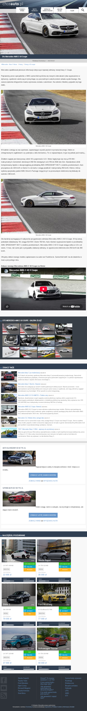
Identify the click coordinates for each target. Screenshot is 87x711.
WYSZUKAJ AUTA (50, 481)
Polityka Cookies (57, 707)
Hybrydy (68, 688)
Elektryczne (69, 683)
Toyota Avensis (23, 691)
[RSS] (3, 699)
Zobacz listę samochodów (43, 475)
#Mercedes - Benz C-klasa (9, 64)
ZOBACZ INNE (34, 481)
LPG (67, 691)
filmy (72, 11)
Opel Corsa (22, 686)
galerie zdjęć (59, 10)
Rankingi (68, 681)
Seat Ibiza (21, 693)
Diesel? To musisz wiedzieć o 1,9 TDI (47, 679)
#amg (21, 64)
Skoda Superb (23, 678)
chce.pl (13, 3)
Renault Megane (24, 688)
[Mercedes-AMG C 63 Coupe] (43, 144)
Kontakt (72, 707)
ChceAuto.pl (29, 707)
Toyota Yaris (22, 681)
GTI (66, 696)
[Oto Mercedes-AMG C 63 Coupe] (11, 334)
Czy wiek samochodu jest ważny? (48, 693)
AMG (67, 693)
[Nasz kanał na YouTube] (3, 691)
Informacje (66, 707)
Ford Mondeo (23, 683)
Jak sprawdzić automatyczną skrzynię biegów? (47, 688)
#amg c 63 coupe (30, 64)
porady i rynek (22, 10)
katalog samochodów (47, 10)
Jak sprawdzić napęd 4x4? (48, 697)
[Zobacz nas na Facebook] (3, 683)
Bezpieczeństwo (71, 686)
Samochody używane (73, 678)
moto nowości (35, 10)
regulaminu (48, 707)
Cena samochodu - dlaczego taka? (47, 683)
